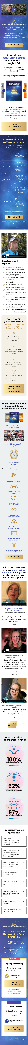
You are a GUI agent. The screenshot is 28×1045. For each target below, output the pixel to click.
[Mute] (22, 16)
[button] (14, 991)
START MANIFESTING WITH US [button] (14, 126)
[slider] (14, 16)
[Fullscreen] (25, 16)
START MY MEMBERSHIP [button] (14, 983)
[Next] (24, 90)
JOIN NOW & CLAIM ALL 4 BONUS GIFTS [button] (14, 388)
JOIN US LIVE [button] (14, 45)
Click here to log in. (19, 1039)
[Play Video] (2, 16)
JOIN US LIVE (14, 217)
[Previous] (4, 90)
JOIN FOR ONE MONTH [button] (14, 1028)
